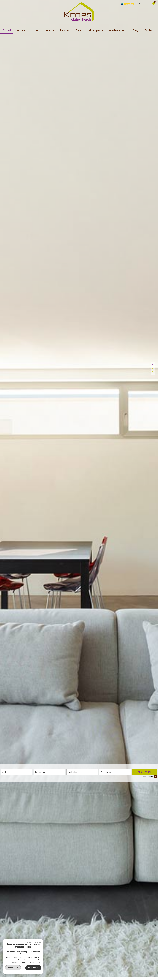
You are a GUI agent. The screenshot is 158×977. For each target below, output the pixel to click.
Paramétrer (13, 967)
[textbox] (49, 772)
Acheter (21, 30)
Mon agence (96, 30)
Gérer (79, 30)
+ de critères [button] (149, 776)
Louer (36, 30)
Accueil (7, 30)
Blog (135, 30)
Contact (149, 30)
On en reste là (32, 942)
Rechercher (145, 772)
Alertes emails (118, 30)
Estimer (65, 30)
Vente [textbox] (4, 772)
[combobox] (16, 772)
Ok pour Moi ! (33, 967)
